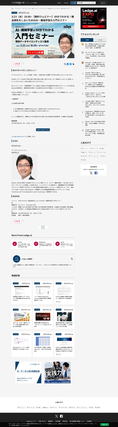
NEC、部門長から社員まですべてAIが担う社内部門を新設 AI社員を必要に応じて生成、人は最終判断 (95, 46)
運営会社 (65, 421)
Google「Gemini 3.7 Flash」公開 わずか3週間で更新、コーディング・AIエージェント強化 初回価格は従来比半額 (95, 132)
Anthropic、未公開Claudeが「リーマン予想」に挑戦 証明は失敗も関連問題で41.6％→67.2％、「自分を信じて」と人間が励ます (95, 65)
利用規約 (89, 421)
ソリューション (90, 3)
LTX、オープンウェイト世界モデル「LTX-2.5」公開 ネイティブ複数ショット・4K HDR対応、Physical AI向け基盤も (95, 55)
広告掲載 (57, 421)
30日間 (100, 40)
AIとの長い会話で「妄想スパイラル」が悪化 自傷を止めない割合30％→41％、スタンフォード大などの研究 (95, 104)
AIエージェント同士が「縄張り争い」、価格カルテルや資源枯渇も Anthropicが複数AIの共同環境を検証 (94, 85)
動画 (81, 3)
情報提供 (50, 421)
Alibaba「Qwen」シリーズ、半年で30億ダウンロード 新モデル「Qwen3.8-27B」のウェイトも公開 (95, 94)
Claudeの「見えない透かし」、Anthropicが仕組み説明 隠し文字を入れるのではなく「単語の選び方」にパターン (95, 75)
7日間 (87, 40)
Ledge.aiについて (31, 421)
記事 (75, 3)
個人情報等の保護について (77, 421)
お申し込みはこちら (43, 130)
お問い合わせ (42, 421)
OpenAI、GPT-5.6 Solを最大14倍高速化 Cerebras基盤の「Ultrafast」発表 (95, 123)
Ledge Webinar (17, 136)
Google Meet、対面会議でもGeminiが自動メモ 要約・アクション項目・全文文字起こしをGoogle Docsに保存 (95, 114)
